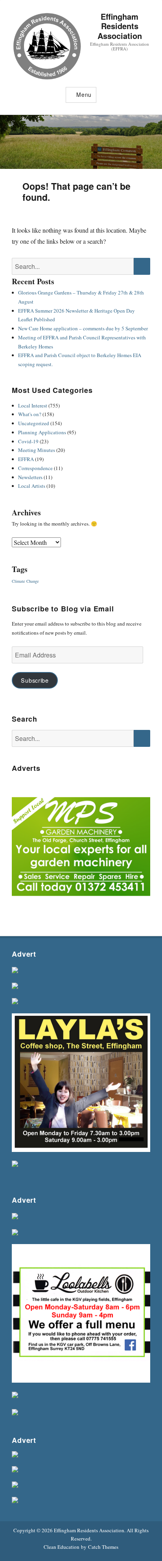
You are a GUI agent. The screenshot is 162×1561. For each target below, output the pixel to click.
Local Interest (32, 405)
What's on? (29, 414)
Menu (84, 94)
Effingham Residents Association (120, 26)
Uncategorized (33, 423)
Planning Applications (42, 432)
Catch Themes (103, 1546)
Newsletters (30, 477)
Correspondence (35, 468)
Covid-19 (28, 441)
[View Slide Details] (81, 848)
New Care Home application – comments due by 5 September (83, 328)
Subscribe (34, 680)
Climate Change (25, 581)
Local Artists (31, 485)
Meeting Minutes (36, 450)
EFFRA (26, 459)
